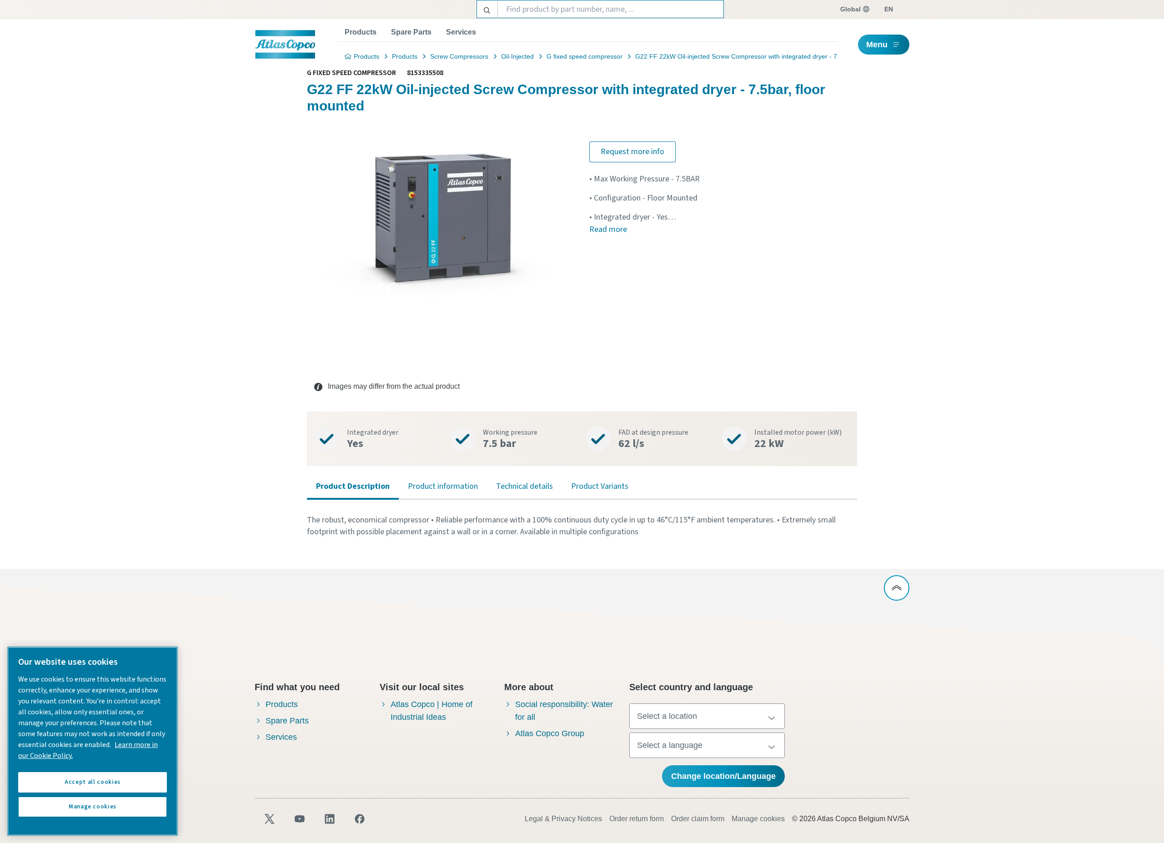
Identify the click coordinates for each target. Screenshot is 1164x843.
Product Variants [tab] (599, 486)
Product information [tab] (443, 486)
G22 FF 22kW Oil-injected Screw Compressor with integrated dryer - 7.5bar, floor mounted (765, 56)
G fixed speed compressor (584, 56)
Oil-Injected (517, 56)
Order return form (636, 819)
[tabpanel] (582, 526)
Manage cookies (758, 819)
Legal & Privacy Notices (563, 819)
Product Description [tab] (353, 486)
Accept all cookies (92, 782)
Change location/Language (723, 776)
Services (461, 32)
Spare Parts (411, 32)
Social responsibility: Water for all (564, 711)
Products (360, 32)
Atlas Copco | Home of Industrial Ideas (431, 711)
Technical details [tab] (524, 486)
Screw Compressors (459, 56)
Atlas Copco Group (549, 733)
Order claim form (697, 819)
